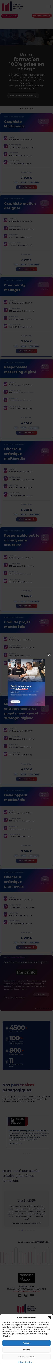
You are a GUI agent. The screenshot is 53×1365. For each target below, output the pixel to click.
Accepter (26, 1343)
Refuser (26, 1350)
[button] (49, 1317)
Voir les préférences (26, 1356)
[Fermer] (49, 654)
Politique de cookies (25, 1362)
